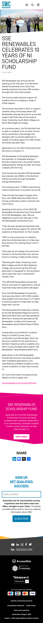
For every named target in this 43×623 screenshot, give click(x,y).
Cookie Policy (31, 606)
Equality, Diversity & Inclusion (21, 601)
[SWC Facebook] (26, 544)
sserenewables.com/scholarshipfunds (19, 383)
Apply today (21, 437)
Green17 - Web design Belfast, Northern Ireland (21, 618)
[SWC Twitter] (30, 544)
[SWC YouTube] (12, 544)
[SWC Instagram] (22, 544)
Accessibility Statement (15, 606)
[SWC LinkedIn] (17, 544)
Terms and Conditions (21, 610)
